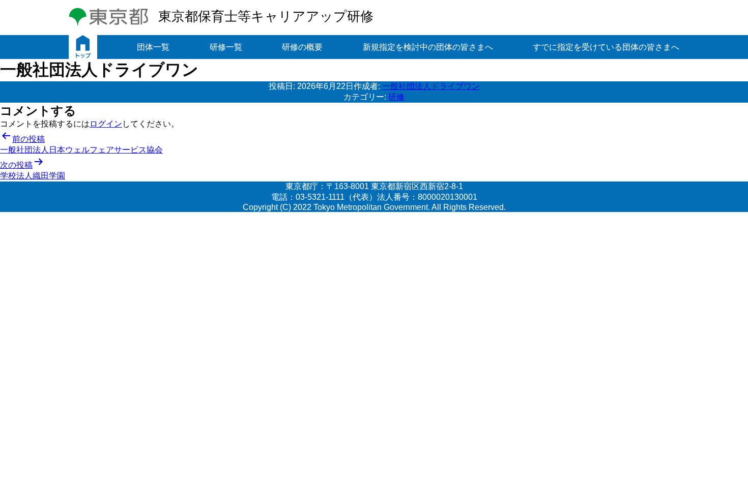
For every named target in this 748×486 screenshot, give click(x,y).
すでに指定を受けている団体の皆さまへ (606, 47)
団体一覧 (153, 47)
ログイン (106, 123)
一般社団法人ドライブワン (431, 86)
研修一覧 (226, 47)
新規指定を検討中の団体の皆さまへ (428, 47)
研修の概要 (302, 47)
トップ (83, 47)
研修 (396, 97)
